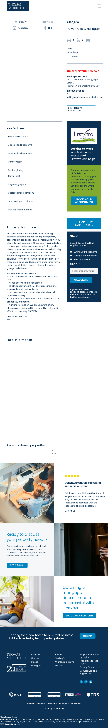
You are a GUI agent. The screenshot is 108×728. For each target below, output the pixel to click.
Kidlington (36, 665)
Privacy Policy (87, 667)
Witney (59, 665)
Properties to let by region (90, 662)
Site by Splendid (54, 708)
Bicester (35, 658)
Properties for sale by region (89, 656)
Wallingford (61, 658)
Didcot (34, 662)
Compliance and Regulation (88, 672)
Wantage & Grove (64, 662)
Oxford (58, 654)
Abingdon (36, 654)
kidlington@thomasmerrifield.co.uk (85, 97)
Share (75, 56)
